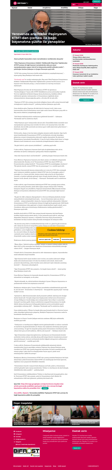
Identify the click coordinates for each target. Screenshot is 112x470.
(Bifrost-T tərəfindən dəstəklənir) (25, 444)
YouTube (18, 436)
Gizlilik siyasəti (62, 466)
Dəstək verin (97, 1)
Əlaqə (54, 466)
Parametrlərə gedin (67, 239)
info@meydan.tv (21, 439)
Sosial (30, 8)
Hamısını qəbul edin (45, 239)
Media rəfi (26, 466)
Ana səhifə (17, 393)
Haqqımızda (48, 466)
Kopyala (45, 388)
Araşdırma (47, 8)
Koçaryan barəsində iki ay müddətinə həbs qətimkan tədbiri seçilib (85, 75)
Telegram (18, 442)
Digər (96, 8)
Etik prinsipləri (17, 466)
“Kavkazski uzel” (19, 79)
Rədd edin (56, 239)
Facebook (18, 431)
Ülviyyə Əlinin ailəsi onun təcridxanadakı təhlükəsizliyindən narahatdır (84, 59)
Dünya (80, 8)
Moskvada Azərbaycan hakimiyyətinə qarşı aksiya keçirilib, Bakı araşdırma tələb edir (85, 67)
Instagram (19, 434)
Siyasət (14, 8)
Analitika (64, 8)
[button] (100, 7)
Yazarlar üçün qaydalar (36, 466)
